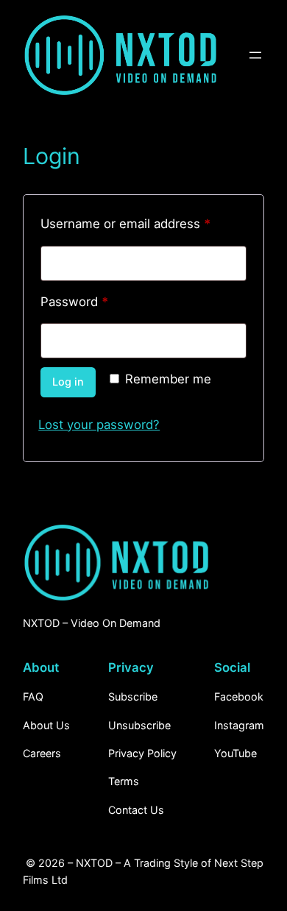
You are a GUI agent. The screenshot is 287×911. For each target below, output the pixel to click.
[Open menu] (255, 55)
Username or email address (143, 223)
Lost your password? (99, 424)
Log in (68, 381)
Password (100, 301)
